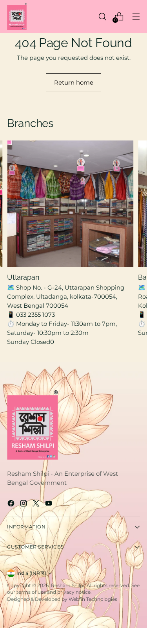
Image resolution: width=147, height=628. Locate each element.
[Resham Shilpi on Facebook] (11, 504)
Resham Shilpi (67, 585)
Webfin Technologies (93, 599)
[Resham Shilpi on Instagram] (24, 504)
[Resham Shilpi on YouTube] (49, 504)
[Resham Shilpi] (17, 16)
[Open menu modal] (136, 16)
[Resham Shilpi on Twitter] (37, 504)
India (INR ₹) (31, 573)
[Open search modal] (102, 16)
